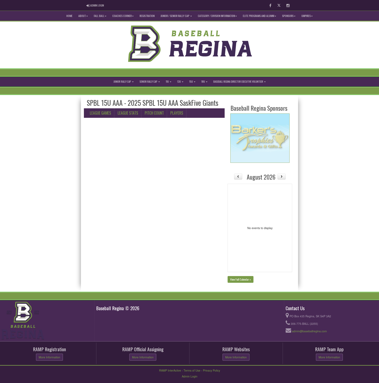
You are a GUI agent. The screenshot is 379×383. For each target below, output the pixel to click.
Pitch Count (154, 113)
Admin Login (189, 376)
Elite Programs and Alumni (258, 16)
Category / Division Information (216, 16)
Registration (147, 16)
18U (203, 81)
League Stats (128, 113)
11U (167, 81)
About (82, 16)
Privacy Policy (211, 370)
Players (176, 113)
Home (69, 16)
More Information (49, 357)
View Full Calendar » (240, 279)
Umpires (306, 16)
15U (191, 81)
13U (179, 81)
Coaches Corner (122, 16)
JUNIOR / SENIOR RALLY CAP (175, 16)
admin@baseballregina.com (309, 331)
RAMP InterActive (170, 370)
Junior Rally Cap (123, 81)
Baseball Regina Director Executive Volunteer (238, 81)
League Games (100, 113)
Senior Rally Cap (149, 81)
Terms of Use (192, 370)
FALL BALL (99, 16)
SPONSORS (288, 16)
